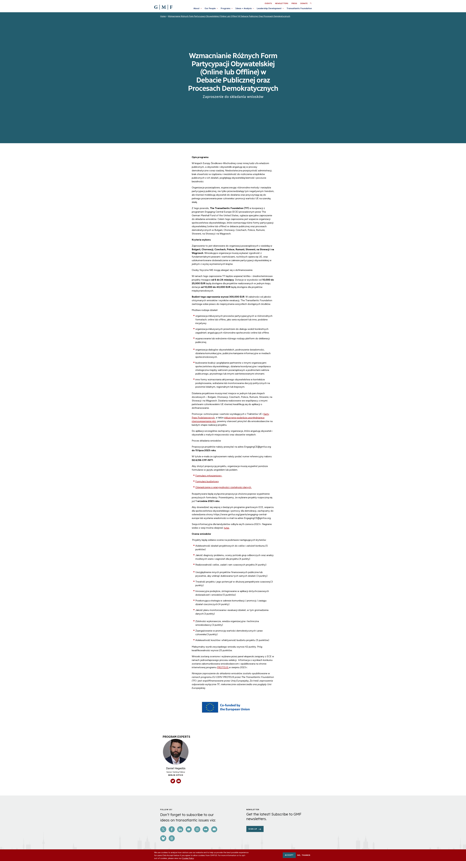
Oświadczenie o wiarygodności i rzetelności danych (223, 487)
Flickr (206, 829)
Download (294, 720)
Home (163, 16)
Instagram (197, 829)
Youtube (189, 829)
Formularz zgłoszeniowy (208, 475)
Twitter (163, 829)
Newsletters (281, 3)
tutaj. (226, 527)
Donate (304, 3)
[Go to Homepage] (163, 7)
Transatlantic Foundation (299, 8)
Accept (289, 855)
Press (294, 3)
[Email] (178, 781)
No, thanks (303, 855)
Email (214, 829)
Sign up (253, 829)
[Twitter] (173, 781)
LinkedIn (180, 829)
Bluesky (163, 838)
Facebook (172, 829)
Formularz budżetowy (207, 481)
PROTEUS (223, 667)
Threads (172, 838)
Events (268, 3)
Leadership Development (269, 8)
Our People (210, 8)
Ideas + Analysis (243, 8)
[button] (310, 3)
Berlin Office (175, 775)
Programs (225, 8)
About (196, 8)
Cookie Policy (188, 858)
